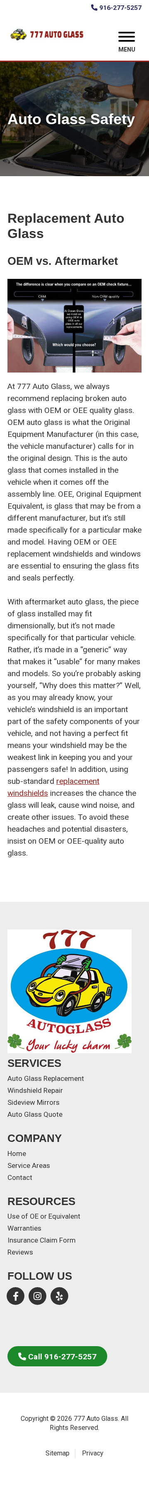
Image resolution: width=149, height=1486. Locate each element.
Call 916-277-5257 (62, 1356)
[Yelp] (59, 1296)
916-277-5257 (120, 8)
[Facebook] (15, 1296)
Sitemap (58, 1453)
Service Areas (28, 1165)
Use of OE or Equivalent (43, 1216)
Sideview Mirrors (33, 1102)
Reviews (20, 1252)
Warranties (24, 1228)
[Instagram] (37, 1296)
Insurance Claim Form (41, 1240)
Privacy (92, 1453)
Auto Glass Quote (34, 1114)
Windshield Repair (35, 1090)
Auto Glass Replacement (45, 1078)
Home (16, 1153)
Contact (19, 1177)
